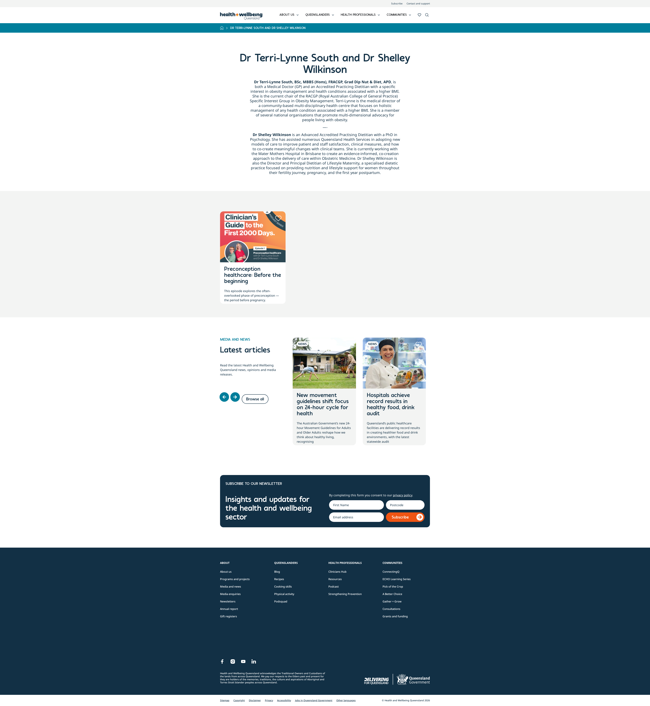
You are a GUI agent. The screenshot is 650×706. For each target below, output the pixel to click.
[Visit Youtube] (243, 661)
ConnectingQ (391, 571)
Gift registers (228, 616)
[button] (427, 15)
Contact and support (418, 3)
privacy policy (402, 495)
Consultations (391, 609)
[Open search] (427, 15)
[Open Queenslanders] (333, 15)
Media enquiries (230, 594)
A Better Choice (392, 594)
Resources (335, 579)
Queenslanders (286, 563)
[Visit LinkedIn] (254, 661)
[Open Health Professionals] (379, 15)
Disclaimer (255, 700)
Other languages (346, 700)
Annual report (229, 609)
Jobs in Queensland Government (313, 700)
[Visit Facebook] (222, 661)
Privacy (269, 700)
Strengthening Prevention (345, 594)
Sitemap (224, 700)
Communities (392, 563)
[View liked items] (419, 15)
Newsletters (227, 601)
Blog (277, 571)
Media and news (230, 586)
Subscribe (397, 3)
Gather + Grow (392, 601)
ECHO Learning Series (397, 579)
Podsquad (280, 601)
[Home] (222, 28)
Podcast (333, 586)
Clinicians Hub (337, 571)
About (225, 563)
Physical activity (284, 594)
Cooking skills (283, 586)
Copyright (239, 700)
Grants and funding (395, 616)
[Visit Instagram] (233, 661)
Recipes (279, 579)
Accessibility (284, 700)
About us (226, 571)
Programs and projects (235, 579)
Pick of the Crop (393, 586)
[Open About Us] (298, 15)
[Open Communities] (410, 15)
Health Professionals (345, 563)
